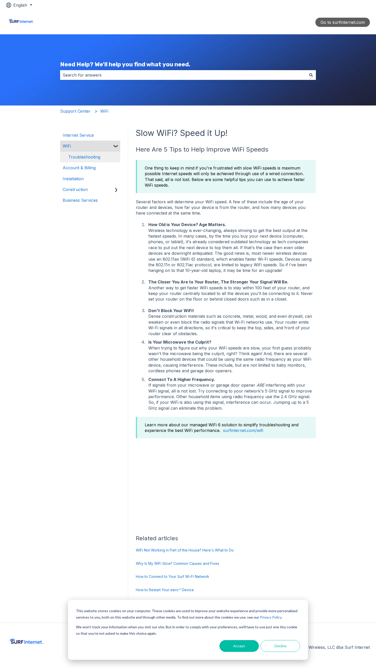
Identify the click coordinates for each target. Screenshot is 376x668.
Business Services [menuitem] (80, 200)
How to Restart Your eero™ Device (165, 590)
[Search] (311, 75)
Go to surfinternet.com (342, 22)
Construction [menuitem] (75, 189)
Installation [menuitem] (73, 178)
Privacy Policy (270, 617)
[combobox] (183, 75)
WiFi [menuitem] (67, 146)
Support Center (75, 111)
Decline (280, 646)
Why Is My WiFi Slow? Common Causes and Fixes (177, 563)
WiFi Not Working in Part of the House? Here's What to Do (185, 550)
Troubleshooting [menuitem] (84, 157)
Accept (239, 646)
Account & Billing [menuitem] (79, 167)
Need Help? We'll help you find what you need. (125, 64)
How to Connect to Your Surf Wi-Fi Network (172, 576)
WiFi (104, 111)
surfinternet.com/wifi (243, 430)
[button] (116, 146)
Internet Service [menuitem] (78, 135)
